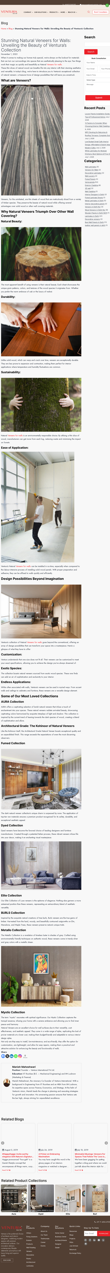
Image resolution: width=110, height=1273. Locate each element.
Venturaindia (90, 182)
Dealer (57, 1247)
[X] (7, 1056)
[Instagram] (20, 1056)
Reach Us (71, 12)
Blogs (71, 1235)
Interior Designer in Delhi (94, 194)
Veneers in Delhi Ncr (93, 207)
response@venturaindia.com (91, 5)
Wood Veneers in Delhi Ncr (95, 210)
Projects (72, 1238)
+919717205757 (70, 5)
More (63, 12)
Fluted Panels (90, 179)
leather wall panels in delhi (95, 225)
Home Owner (59, 1233)
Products (53, 12)
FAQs (71, 1242)
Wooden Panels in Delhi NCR (96, 213)
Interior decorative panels (95, 204)
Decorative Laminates (93, 173)
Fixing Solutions (31, 1237)
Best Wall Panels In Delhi (94, 222)
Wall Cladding (90, 191)
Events (43, 1246)
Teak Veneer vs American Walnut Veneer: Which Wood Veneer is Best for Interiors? (90, 1155)
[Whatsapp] (16, 1056)
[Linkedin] (11, 1056)
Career (43, 1242)
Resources (73, 1231)
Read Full (5, 1170)
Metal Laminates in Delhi (94, 201)
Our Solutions (40, 12)
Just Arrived (74, 1246)
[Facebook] (3, 1056)
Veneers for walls (54, 64)
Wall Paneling (31, 1247)
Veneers (29, 1251)
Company (27, 12)
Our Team (44, 1235)
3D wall (88, 188)
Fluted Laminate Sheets (94, 198)
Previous (2, 1143)
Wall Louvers (90, 176)
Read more (7, 1260)
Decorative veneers (92, 219)
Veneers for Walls (91, 170)
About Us (44, 1231)
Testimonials (45, 1238)
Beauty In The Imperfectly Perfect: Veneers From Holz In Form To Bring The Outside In (52, 1155)
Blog (10, 28)
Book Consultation (100, 12)
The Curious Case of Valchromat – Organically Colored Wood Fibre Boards (18, 1155)
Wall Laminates (90, 167)
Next (106, 1143)
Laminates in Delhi (92, 216)
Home (3, 28)
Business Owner (60, 1237)
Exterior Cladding (91, 185)
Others (28, 1233)
